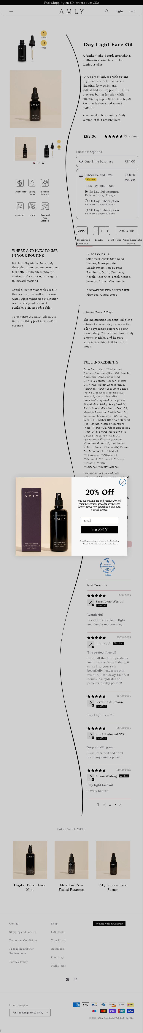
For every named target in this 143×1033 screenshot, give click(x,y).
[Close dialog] (122, 482)
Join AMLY (99, 530)
